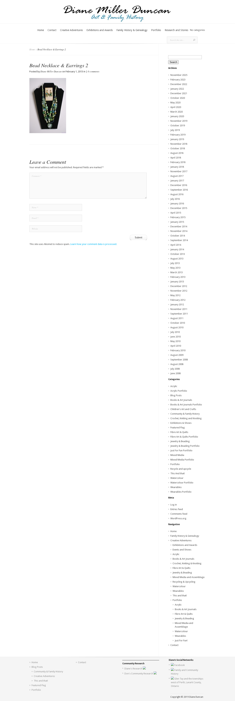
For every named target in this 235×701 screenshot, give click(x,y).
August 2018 (176, 153)
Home (40, 30)
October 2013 (177, 254)
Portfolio (156, 30)
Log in (173, 504)
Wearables (176, 487)
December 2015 (178, 208)
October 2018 (177, 148)
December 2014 (178, 226)
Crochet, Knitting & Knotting (187, 563)
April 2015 (175, 212)
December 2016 (178, 185)
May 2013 (175, 267)
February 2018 (177, 162)
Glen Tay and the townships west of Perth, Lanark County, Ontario (187, 682)
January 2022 (177, 88)
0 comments (93, 71)
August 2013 (176, 258)
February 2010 (177, 350)
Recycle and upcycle (180, 468)
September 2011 (179, 313)
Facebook (179, 665)
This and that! (180, 595)
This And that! (177, 473)
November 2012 (178, 290)
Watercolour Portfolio (181, 482)
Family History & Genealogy (131, 30)
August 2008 (176, 364)
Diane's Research (133, 668)
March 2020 (176, 111)
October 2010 (177, 322)
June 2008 (175, 373)
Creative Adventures (71, 30)
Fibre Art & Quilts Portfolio (184, 436)
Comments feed (178, 513)
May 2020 (175, 102)
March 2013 (176, 272)
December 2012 (178, 286)
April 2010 (175, 345)
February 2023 (177, 79)
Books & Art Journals (181, 400)
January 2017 (177, 180)
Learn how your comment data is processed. (93, 244)
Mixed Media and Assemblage (189, 577)
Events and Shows (182, 549)
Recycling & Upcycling (184, 581)
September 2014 (179, 240)
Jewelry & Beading (180, 441)
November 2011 (178, 309)
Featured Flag (177, 427)
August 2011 (176, 318)
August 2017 (176, 176)
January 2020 (177, 116)
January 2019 (177, 139)
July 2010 (175, 332)
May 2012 (175, 295)
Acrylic (173, 386)
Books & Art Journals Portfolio (186, 404)
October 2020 (177, 98)
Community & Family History (185, 413)
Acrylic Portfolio (178, 390)
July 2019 (175, 130)
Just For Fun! (181, 640)
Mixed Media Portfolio (182, 459)
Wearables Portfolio (180, 491)
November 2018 (178, 143)
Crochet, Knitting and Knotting (186, 418)
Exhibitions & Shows (180, 423)
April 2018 (175, 157)
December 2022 (178, 84)
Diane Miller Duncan (51, 71)
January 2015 (177, 222)
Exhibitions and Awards (99, 30)
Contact (52, 30)
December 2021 (178, 93)
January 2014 (177, 249)
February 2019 (177, 134)
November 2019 (178, 121)
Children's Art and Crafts (183, 409)
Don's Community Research (139, 673)
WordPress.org (178, 518)
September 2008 (179, 359)
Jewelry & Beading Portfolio (185, 446)
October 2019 (177, 125)
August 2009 (176, 355)
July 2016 (175, 199)
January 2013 (177, 281)
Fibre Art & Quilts (179, 432)
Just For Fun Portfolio (181, 450)
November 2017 (178, 171)
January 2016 (177, 203)
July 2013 (175, 263)
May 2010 (175, 341)
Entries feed (176, 509)
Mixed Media (177, 455)
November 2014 (178, 231)
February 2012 (177, 300)
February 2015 (177, 217)
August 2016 (176, 194)
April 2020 (175, 107)
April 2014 (175, 244)
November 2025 (178, 75)
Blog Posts (176, 395)
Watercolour (176, 478)
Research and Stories (176, 30)
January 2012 (177, 304)
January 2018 (177, 166)
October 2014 (177, 235)
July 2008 (175, 368)
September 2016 (179, 189)
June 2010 (175, 336)
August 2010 (176, 327)
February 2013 (177, 277)
